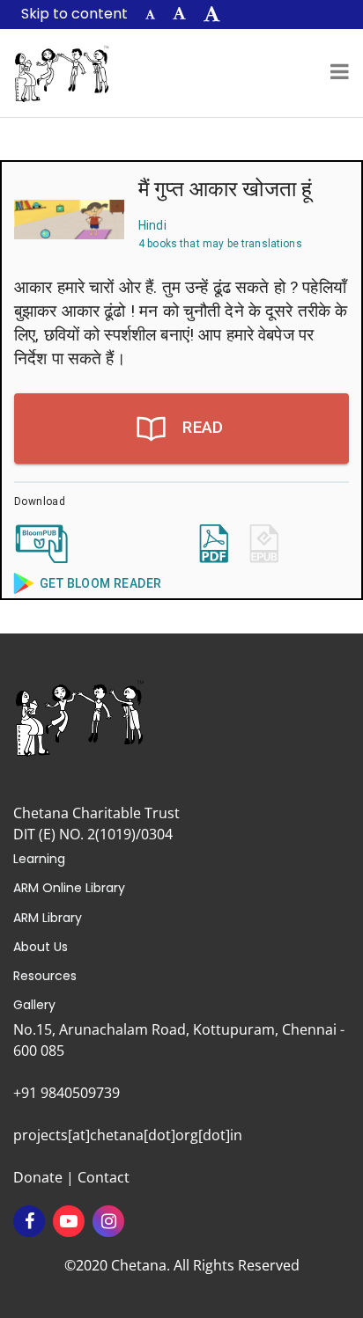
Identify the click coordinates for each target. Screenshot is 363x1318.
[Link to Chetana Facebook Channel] (29, 1221)
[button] (150, 14)
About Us (40, 947)
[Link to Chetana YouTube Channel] (69, 1221)
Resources (45, 976)
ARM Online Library (69, 888)
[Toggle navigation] (340, 73)
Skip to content (74, 14)
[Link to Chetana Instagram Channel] (108, 1221)
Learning (39, 859)
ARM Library (47, 917)
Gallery (34, 1005)
